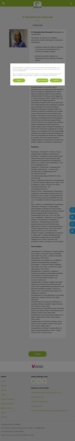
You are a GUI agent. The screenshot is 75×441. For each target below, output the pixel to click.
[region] (37, 74)
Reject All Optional (42, 80)
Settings (19, 80)
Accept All (56, 80)
